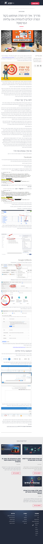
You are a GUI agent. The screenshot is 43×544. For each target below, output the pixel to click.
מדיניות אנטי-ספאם (11, 515)
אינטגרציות (37, 523)
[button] (40, 66)
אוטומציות (40, 488)
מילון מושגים (36, 519)
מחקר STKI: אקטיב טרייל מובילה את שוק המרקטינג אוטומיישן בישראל (32, 492)
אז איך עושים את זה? (37, 60)
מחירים (25, 519)
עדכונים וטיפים (18, 456)
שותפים (25, 517)
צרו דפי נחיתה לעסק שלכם (12, 426)
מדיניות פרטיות (12, 517)
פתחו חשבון (35, 3)
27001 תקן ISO (12, 521)
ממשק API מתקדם (35, 521)
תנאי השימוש (12, 519)
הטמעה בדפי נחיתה (37, 61)
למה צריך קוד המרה (37, 58)
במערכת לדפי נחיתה (7, 139)
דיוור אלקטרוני (40, 456)
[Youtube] (33, 525)
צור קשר (25, 523)
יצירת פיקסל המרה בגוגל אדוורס (19, 347)
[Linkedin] (32, 525)
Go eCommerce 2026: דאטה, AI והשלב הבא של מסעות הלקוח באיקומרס (11, 460)
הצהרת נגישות (12, 523)
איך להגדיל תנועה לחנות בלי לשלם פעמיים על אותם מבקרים (32, 459)
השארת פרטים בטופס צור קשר (8, 57)
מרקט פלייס (24, 521)
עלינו (26, 515)
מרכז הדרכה (36, 515)
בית (33, 8)
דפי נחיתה (21, 28)
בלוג (32, 8)
